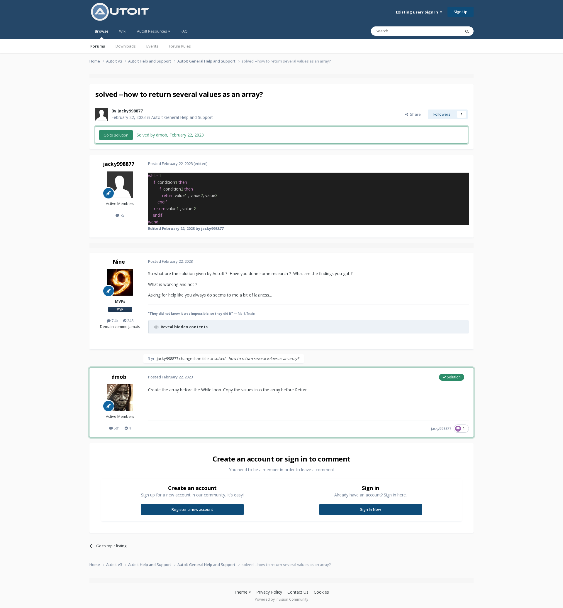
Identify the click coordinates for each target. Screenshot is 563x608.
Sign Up (460, 11)
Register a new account (192, 509)
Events (152, 46)
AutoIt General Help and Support (182, 117)
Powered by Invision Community (281, 599)
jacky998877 (130, 111)
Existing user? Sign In (418, 12)
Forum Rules (180, 46)
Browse (101, 31)
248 (129, 320)
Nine (119, 261)
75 (121, 215)
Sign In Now (370, 509)
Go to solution (116, 135)
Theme (241, 592)
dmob (118, 376)
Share (414, 114)
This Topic (444, 30)
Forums (97, 46)
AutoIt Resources (152, 31)
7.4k (114, 320)
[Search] (467, 31)
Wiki (122, 31)
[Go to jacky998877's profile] (101, 114)
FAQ (184, 31)
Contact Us (297, 592)
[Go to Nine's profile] (120, 282)
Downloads (126, 46)
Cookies (321, 592)
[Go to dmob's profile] (120, 397)
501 (116, 428)
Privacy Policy (269, 592)
